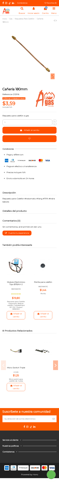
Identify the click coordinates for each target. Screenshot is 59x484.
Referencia (7, 94)
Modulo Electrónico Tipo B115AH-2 (16, 283)
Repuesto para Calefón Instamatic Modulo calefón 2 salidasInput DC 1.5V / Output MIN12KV (16, 305)
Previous (3, 365)
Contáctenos (22, 3)
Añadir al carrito (31, 130)
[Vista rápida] (18, 277)
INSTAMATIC (16, 289)
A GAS (16, 372)
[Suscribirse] (54, 418)
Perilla (43, 293)
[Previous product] (55, 20)
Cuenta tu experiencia (18, 233)
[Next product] (56, 20)
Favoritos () (51, 3)
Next (55, 365)
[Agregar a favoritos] (29, 138)
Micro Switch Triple (16, 367)
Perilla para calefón (43, 282)
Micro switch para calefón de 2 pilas (16, 380)
